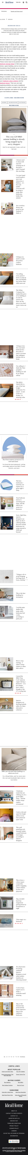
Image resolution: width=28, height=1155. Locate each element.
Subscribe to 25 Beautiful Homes (20, 1096)
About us (14, 1110)
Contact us (14, 1115)
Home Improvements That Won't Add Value (7, 1075)
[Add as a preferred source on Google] (14, 1141)
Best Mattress (7, 1082)
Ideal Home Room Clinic (7, 1095)
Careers (14, 1130)
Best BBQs (20, 1082)
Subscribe (18, 2)
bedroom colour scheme (10, 81)
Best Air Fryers (20, 1085)
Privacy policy (14, 1125)
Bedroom (10, 19)
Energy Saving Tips (20, 1074)
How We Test (14, 1120)
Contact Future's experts (14, 1113)
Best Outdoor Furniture (7, 1085)
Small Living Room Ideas (7, 1071)
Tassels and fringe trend (16, 11)
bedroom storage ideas (7, 64)
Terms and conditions (14, 1123)
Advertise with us (14, 1118)
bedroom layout (5, 83)
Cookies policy (14, 1128)
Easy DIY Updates (20, 1071)
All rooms (2, 19)
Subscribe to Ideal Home (7, 1092)
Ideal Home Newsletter (21, 1092)
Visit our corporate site (19, 1148)
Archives (22, 1056)
